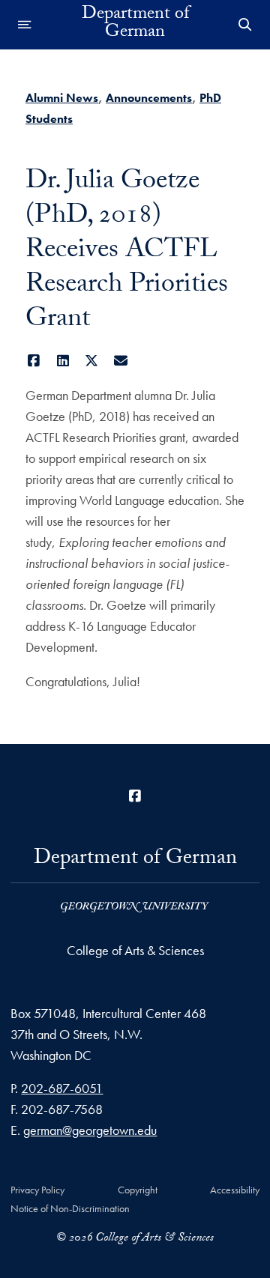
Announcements (149, 98)
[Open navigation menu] (25, 24)
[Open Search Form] (245, 24)
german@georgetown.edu (90, 1130)
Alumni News (62, 98)
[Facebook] (34, 360)
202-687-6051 (62, 1088)
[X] (91, 360)
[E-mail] (121, 360)
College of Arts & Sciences (135, 950)
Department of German (135, 25)
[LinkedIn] (63, 360)
